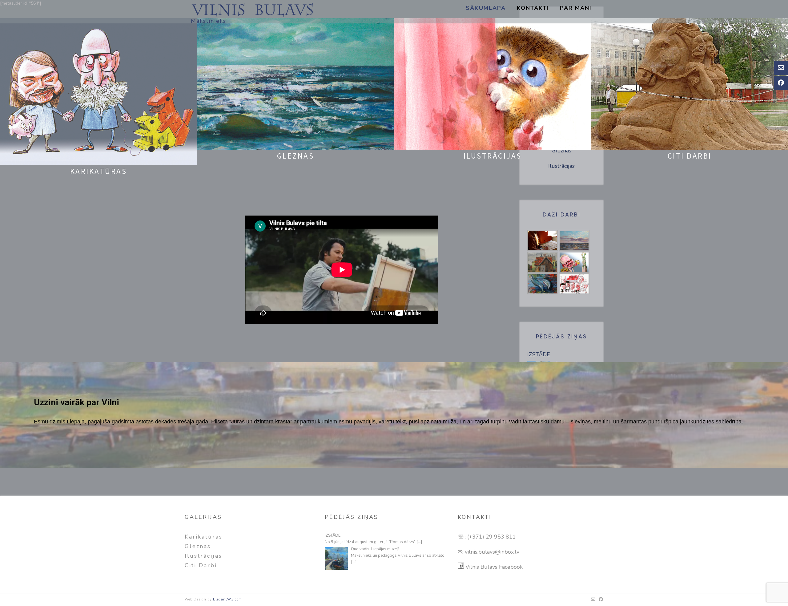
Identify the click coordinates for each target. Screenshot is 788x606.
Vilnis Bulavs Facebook (493, 567)
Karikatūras (204, 536)
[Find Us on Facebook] (601, 599)
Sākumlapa (486, 8)
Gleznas (198, 546)
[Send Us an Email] (593, 599)
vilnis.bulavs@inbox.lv (492, 552)
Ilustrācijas (203, 556)
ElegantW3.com (227, 599)
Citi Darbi (201, 565)
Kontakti (533, 8)
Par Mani (576, 8)
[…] (419, 542)
